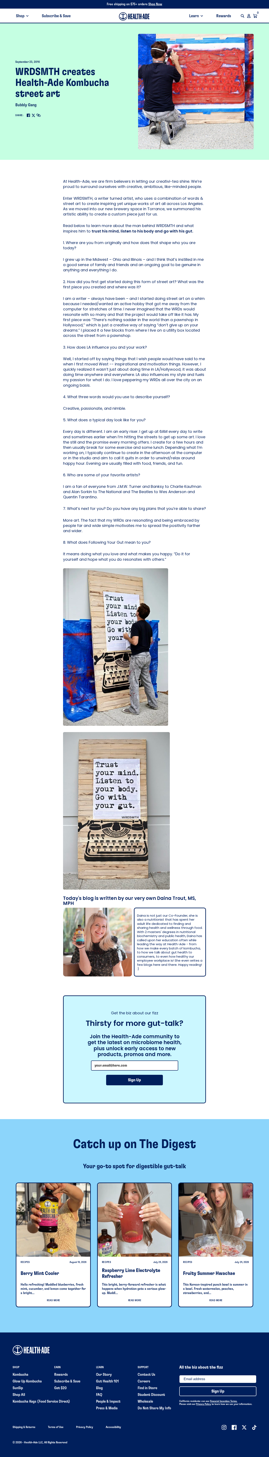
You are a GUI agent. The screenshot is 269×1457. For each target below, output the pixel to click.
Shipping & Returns (24, 1427)
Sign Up (134, 1080)
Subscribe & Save (56, 16)
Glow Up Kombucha (27, 1381)
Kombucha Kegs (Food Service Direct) (41, 1401)
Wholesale (145, 1401)
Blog (99, 1388)
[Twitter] (33, 115)
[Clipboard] (38, 115)
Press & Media (107, 1408)
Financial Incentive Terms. (223, 1401)
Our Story (104, 1375)
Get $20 (60, 1388)
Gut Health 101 (107, 1381)
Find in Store (147, 1388)
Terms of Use (55, 1427)
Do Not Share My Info (154, 1408)
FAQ (99, 1395)
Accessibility (113, 1427)
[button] (242, 16)
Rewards (223, 16)
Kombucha (20, 1375)
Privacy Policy (203, 1404)
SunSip (18, 1388)
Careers (144, 1381)
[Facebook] (28, 115)
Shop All (19, 1395)
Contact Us (146, 1375)
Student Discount (151, 1395)
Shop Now (155, 4)
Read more (53, 1300)
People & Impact (108, 1401)
